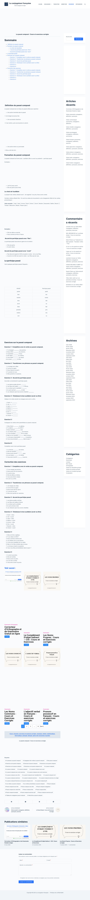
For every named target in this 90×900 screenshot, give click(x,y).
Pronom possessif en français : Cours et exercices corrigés (51, 716)
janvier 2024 (69, 392)
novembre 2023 (70, 396)
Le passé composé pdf (41, 780)
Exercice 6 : (13, 66)
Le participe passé (12, 53)
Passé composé (51, 783)
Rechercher (69, 36)
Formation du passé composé (15, 46)
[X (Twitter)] (25, 802)
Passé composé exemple (11, 792)
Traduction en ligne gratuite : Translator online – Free (74, 241)
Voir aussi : (10, 568)
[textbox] (45, 896)
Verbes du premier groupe (73, 469)
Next (41, 726)
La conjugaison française (20, 3)
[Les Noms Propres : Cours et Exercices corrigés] (73, 832)
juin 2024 (68, 383)
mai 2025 (68, 363)
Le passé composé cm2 (50, 775)
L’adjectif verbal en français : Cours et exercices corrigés (32, 716)
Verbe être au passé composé (34, 795)
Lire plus (7, 636)
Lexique (68, 462)
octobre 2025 (69, 354)
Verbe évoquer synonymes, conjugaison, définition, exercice (73, 141)
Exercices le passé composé (30, 763)
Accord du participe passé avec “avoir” (20, 51)
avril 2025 (69, 365)
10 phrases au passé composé (13, 760)
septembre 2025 (70, 355)
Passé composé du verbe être (12, 789)
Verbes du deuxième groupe (73, 467)
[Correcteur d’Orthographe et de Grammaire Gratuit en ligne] (17, 832)
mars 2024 (69, 389)
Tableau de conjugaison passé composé (15, 795)
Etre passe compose (52, 760)
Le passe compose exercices (12, 778)
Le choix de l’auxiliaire (16, 48)
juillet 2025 (69, 359)
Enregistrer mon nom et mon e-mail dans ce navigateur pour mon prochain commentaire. (39, 877)
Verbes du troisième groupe (73, 471)
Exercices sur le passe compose (13, 766)
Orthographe (79, 4)
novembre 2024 (70, 374)
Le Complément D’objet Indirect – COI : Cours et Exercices (32, 638)
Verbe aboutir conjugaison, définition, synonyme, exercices (74, 273)
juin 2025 (68, 361)
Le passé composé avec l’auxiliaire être (31, 775)
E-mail (49, 860)
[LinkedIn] (53, 802)
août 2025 (69, 357)
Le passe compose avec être (12, 775)
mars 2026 (69, 344)
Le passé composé (22, 769)
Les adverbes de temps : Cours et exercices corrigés (74, 279)
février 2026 (69, 346)
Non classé (69, 464)
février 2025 (69, 368)
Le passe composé (49, 766)
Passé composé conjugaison (43, 786)
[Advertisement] (45, 19)
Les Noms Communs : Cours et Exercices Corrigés (10, 716)
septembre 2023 (70, 400)
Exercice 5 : (13, 64)
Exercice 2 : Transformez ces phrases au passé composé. (25, 59)
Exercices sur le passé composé (15, 55)
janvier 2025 (69, 370)
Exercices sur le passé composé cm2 (33, 766)
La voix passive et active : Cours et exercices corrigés (73, 253)
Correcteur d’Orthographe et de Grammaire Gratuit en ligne (12, 630)
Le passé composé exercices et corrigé (48, 778)
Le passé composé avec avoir (37, 769)
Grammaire (71, 4)
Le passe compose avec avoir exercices (37, 772)
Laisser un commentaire (26, 881)
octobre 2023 (69, 398)
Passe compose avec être (27, 786)
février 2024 (69, 390)
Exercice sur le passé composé (13, 763)
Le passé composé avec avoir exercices (15, 772)
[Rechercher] (85, 4)
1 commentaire (72, 844)
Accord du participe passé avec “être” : (20, 50)
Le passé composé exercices (29, 778)
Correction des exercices (14, 68)
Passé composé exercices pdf (27, 792)
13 (38, 726)
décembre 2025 (70, 350)
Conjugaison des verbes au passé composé (33, 760)
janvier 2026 (69, 348)
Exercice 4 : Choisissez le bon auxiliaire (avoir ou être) (24, 62)
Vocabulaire (69, 473)
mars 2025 (69, 367)
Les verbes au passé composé (13, 783)
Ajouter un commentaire (26, 865)
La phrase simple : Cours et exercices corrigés (74, 235)
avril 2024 (69, 387)
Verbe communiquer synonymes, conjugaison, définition (72, 121)
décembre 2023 (70, 394)
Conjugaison (69, 458)
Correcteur (64, 4)
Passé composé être (40, 789)
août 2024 (69, 379)
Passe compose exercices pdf (45, 792)
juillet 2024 (69, 381)
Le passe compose (10, 769)
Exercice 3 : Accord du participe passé (20, 61)
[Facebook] (11, 802)
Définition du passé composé (15, 44)
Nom (21, 860)
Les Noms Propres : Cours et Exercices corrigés (51, 638)
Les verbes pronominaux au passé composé (34, 783)
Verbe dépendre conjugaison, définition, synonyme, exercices (74, 259)
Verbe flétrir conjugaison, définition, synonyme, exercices (74, 228)
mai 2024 (68, 385)
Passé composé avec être (11, 786)
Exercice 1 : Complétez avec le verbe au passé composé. (25, 57)
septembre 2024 (70, 378)
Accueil (40, 4)
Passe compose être (28, 789)
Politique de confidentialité (56, 892)
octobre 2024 (69, 376)
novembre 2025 (70, 352)
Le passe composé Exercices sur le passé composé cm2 (19, 780)
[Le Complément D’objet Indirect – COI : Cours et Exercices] (45, 832)
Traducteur (56, 4)
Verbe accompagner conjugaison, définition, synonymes (72, 134)
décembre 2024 (70, 372)
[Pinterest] (39, 802)
